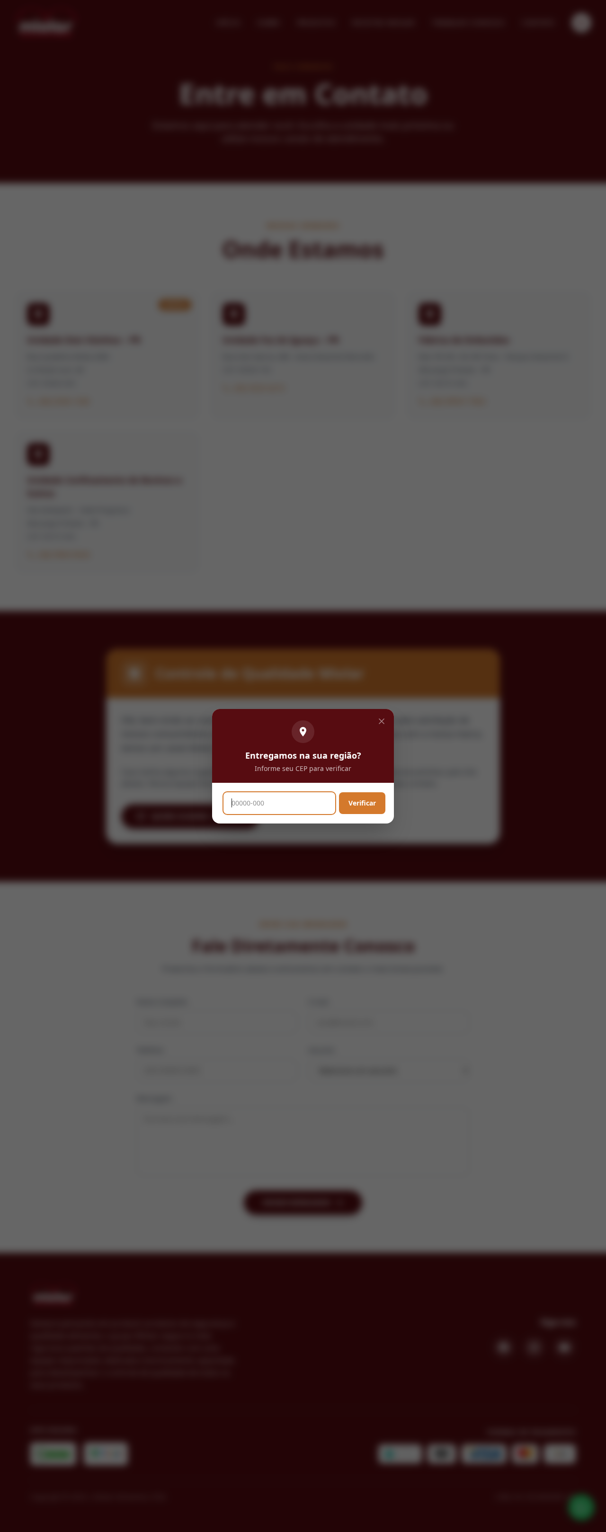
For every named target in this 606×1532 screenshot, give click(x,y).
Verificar (362, 802)
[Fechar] (381, 721)
